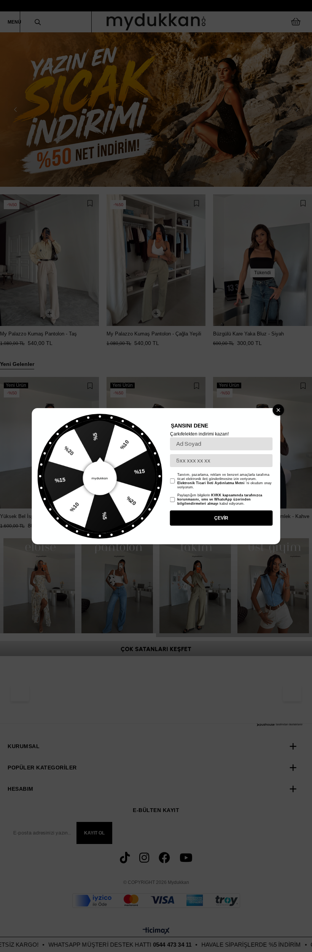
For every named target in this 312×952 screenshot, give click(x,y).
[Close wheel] (278, 410)
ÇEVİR (221, 518)
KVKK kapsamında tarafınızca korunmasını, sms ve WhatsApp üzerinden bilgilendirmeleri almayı (219, 499)
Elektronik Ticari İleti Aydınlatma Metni (211, 483)
